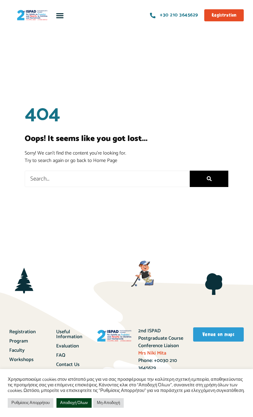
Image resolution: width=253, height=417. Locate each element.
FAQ (60, 355)
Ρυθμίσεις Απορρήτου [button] (30, 403)
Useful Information (69, 334)
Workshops (21, 359)
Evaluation (67, 346)
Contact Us (68, 364)
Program (18, 341)
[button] (60, 15)
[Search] (209, 179)
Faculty (17, 350)
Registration (22, 332)
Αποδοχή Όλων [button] (74, 403)
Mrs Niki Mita (152, 353)
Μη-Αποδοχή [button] (108, 403)
